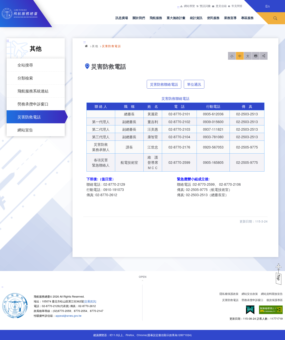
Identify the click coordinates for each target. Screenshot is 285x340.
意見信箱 (221, 6)
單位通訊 (194, 84)
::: (178, 7)
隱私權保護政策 (228, 294)
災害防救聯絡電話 (164, 84)
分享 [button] (264, 56)
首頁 (86, 45)
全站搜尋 (25, 65)
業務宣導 (230, 18)
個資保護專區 (274, 300)
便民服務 (213, 18)
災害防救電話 (29, 117)
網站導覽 (189, 6)
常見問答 (236, 6)
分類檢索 (25, 78)
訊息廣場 (122, 18)
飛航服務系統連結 (32, 91)
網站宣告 (25, 130)
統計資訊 (196, 18)
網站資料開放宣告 (272, 294)
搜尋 (275, 18)
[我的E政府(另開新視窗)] (250, 309)
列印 (256, 56)
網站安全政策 (250, 294)
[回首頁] (15, 305)
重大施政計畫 (176, 18)
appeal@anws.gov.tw (68, 316)
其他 (95, 46)
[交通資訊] (90, 301)
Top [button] (279, 277)
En (267, 6)
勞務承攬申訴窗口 (32, 104)
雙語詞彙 (205, 6)
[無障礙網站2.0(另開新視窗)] (271, 309)
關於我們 (139, 18)
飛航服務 (156, 18)
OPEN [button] (142, 276)
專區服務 (247, 18)
